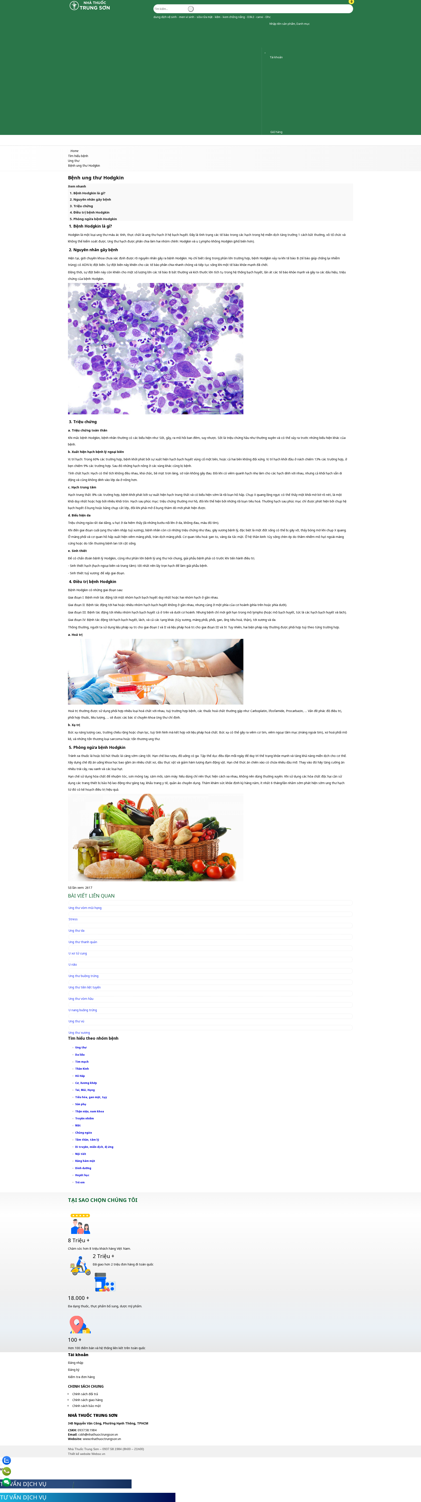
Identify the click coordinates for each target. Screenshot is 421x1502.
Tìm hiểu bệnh (191, 140)
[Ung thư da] (78, 925)
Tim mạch (82, 1062)
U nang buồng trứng (83, 1010)
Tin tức (216, 140)
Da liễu (80, 1055)
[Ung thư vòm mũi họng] (87, 903)
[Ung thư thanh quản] (85, 937)
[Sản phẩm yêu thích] (266, 51)
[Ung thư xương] (81, 1027)
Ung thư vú (76, 1021)
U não (73, 964)
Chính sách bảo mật (86, 1406)
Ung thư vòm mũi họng (85, 908)
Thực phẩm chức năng (79, 140)
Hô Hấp (80, 1076)
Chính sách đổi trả (85, 1394)
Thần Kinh (82, 1069)
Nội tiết (80, 1154)
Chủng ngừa (83, 1132)
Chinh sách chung (86, 1386)
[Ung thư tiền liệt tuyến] (86, 982)
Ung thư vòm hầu (81, 999)
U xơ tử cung (78, 953)
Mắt (78, 1125)
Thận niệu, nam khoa (89, 1111)
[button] (266, 23)
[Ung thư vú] (78, 1016)
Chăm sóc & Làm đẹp (20, 140)
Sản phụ (80, 1104)
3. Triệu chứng (81, 206)
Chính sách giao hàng (87, 1400)
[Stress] (75, 914)
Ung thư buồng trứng (83, 976)
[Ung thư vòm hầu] (83, 993)
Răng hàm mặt (85, 1161)
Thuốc (49, 140)
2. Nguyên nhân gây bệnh (90, 199)
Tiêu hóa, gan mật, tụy (91, 1097)
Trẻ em (80, 1182)
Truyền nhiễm (84, 1118)
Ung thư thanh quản (83, 942)
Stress (73, 919)
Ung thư (81, 1047)
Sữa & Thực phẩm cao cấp (152, 140)
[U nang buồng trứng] (85, 1005)
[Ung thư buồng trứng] (85, 971)
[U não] (75, 959)
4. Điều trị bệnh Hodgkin (89, 212)
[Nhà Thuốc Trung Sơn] (90, 10)
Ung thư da (76, 930)
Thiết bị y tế (114, 140)
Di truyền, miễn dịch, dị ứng (94, 1147)
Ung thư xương (79, 1032)
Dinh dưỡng (83, 1168)
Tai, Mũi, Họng (85, 1090)
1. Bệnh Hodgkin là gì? (87, 193)
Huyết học (82, 1175)
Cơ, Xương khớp (86, 1083)
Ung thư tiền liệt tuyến (85, 987)
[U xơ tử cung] (80, 948)
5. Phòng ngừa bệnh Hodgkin (93, 219)
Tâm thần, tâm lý (87, 1140)
